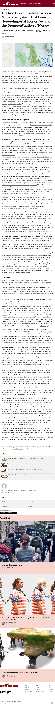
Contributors (39, 693)
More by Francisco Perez (6, 492)
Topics (37, 687)
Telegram (30, 506)
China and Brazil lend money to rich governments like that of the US (25, 268)
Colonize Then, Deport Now (12, 565)
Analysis (5, 10)
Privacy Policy (3, 703)
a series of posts (18, 449)
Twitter (50, 687)
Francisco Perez (9, 36)
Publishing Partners (40, 691)
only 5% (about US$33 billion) (27, 193)
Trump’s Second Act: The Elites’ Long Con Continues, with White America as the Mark (26, 619)
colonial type (44, 326)
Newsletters (28, 689)
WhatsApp (4, 506)
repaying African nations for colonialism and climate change (22, 208)
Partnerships (28, 687)
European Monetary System (43, 409)
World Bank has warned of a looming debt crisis (19, 157)
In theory (4, 299)
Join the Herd (28, 691)
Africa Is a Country (32, 447)
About (26, 685)
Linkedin (50, 691)
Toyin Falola (9, 675)
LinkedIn (30, 504)
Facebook (30, 501)
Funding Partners (40, 695)
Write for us (28, 693)
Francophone (10, 512)
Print (3, 504)
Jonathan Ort (9, 567)
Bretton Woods (23, 409)
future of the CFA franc (15, 293)
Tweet (3, 501)
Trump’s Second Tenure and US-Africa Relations (20, 673)
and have (36, 189)
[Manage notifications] (52, 703)
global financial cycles (20, 146)
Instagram (51, 689)
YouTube (51, 693)
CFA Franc (3, 512)
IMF (15, 512)
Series (37, 685)
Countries (38, 689)
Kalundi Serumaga (11, 622)
